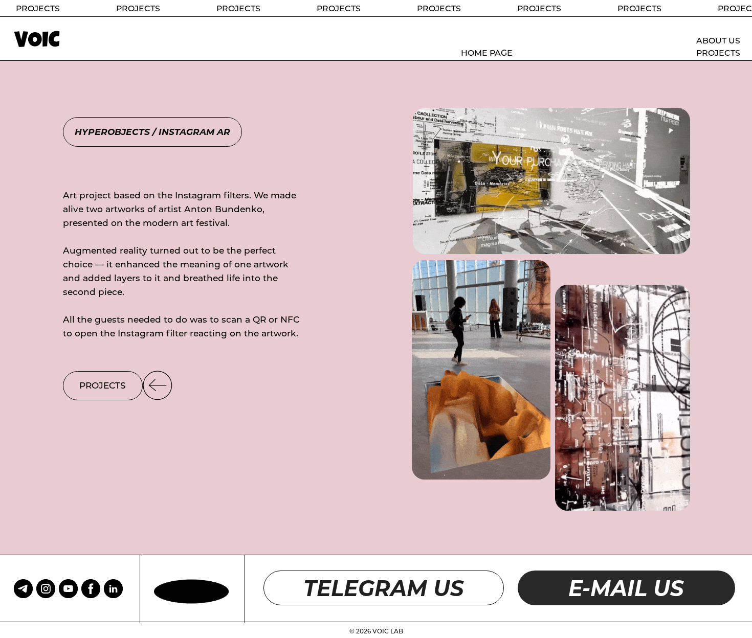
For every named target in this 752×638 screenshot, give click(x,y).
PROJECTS (718, 53)
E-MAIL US (626, 588)
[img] (90, 588)
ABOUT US (718, 40)
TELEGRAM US (383, 588)
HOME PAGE (487, 53)
